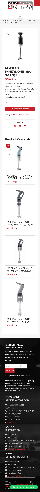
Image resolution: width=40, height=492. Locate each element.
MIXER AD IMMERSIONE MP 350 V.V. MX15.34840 (19, 269)
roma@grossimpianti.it (16, 476)
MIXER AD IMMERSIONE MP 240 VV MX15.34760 (19, 320)
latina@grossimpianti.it (16, 449)
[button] (37, 3)
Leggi (7, 376)
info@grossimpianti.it (15, 422)
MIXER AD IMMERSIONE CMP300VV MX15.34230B (20, 223)
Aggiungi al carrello (21, 109)
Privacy (8, 486)
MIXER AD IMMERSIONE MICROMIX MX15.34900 (19, 177)
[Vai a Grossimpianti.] (3, 20)
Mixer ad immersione (21, 115)
